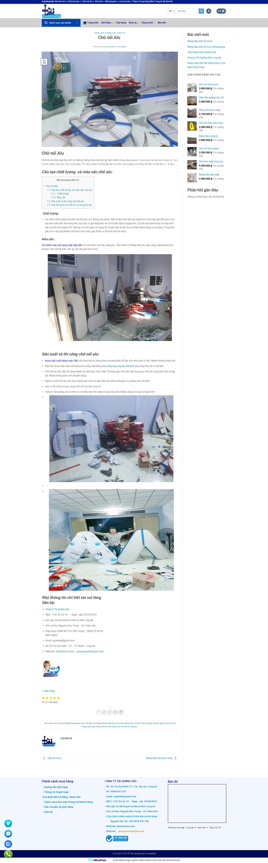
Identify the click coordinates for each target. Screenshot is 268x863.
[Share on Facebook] (98, 712)
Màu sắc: (58, 197)
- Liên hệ (47, 811)
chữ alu (121, 33)
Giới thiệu (106, 22)
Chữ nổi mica (54, 758)
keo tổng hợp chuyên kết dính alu (120, 366)
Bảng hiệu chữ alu (132, 723)
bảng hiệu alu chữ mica (113, 723)
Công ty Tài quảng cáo (57, 609)
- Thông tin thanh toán (55, 792)
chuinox (122, 47)
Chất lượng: (60, 193)
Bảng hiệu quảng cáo (105, 33)
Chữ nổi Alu (50, 186)
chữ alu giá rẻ (159, 723)
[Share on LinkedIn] (121, 712)
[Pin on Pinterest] (115, 712)
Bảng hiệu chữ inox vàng (159, 758)
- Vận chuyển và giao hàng (57, 806)
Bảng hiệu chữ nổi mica (199, 41)
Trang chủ (92, 22)
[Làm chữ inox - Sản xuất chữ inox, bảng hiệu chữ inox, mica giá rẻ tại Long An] (58, 11)
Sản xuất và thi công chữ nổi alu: (65, 201)
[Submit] (201, 11)
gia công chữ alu (99, 726)
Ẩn (77, 180)
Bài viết (161, 22)
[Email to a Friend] (109, 712)
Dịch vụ (133, 22)
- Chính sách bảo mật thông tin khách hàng (67, 801)
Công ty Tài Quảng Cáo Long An (204, 57)
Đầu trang (49, 690)
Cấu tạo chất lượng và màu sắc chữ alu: (69, 190)
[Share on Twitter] (104, 712)
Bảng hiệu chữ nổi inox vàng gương (206, 46)
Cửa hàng (121, 22)
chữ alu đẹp (146, 723)
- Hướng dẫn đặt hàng (55, 787)
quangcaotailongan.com (89, 651)
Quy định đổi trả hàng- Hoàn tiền (61, 796)
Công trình (147, 22)
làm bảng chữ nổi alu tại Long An (122, 726)
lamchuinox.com (65, 651)
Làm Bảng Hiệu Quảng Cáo (201, 52)
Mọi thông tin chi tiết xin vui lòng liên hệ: (69, 205)
